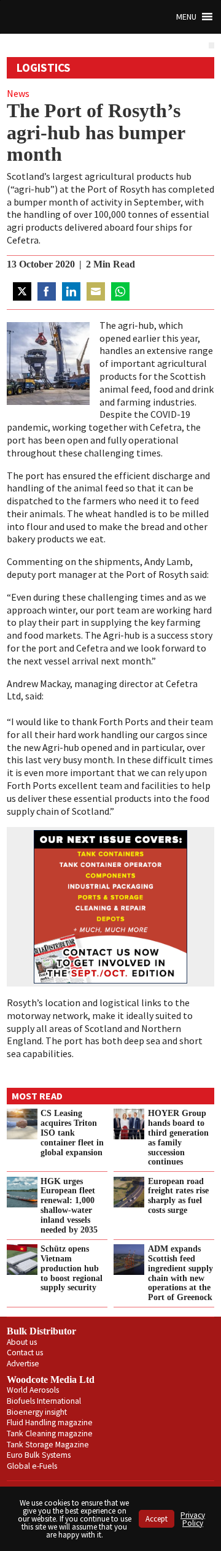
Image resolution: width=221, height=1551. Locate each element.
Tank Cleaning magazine (50, 1433)
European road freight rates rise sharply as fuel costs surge (178, 1195)
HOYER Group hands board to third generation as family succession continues (178, 1137)
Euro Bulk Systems (39, 1455)
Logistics (44, 67)
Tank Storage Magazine (48, 1444)
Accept (156, 1519)
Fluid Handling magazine (50, 1422)
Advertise (23, 1363)
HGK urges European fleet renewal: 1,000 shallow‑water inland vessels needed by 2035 (69, 1205)
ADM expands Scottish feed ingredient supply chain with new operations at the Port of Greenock (180, 1273)
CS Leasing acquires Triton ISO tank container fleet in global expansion (72, 1132)
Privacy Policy (192, 1519)
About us (22, 1342)
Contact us (25, 1352)
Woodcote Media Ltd (51, 1379)
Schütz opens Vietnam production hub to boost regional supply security (72, 1268)
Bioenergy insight (37, 1412)
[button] (186, 17)
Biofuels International (44, 1401)
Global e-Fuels (32, 1466)
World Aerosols (33, 1390)
